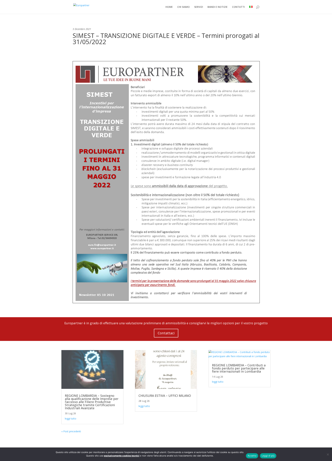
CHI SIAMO (183, 7)
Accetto (252, 455)
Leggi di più (268, 455)
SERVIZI (198, 7)
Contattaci (166, 333)
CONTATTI (238, 7)
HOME (169, 7)
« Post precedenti (71, 431)
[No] (327, 454)
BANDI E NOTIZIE (218, 7)
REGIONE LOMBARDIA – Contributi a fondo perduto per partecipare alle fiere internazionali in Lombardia (239, 368)
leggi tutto (70, 418)
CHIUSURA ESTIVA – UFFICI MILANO (165, 396)
